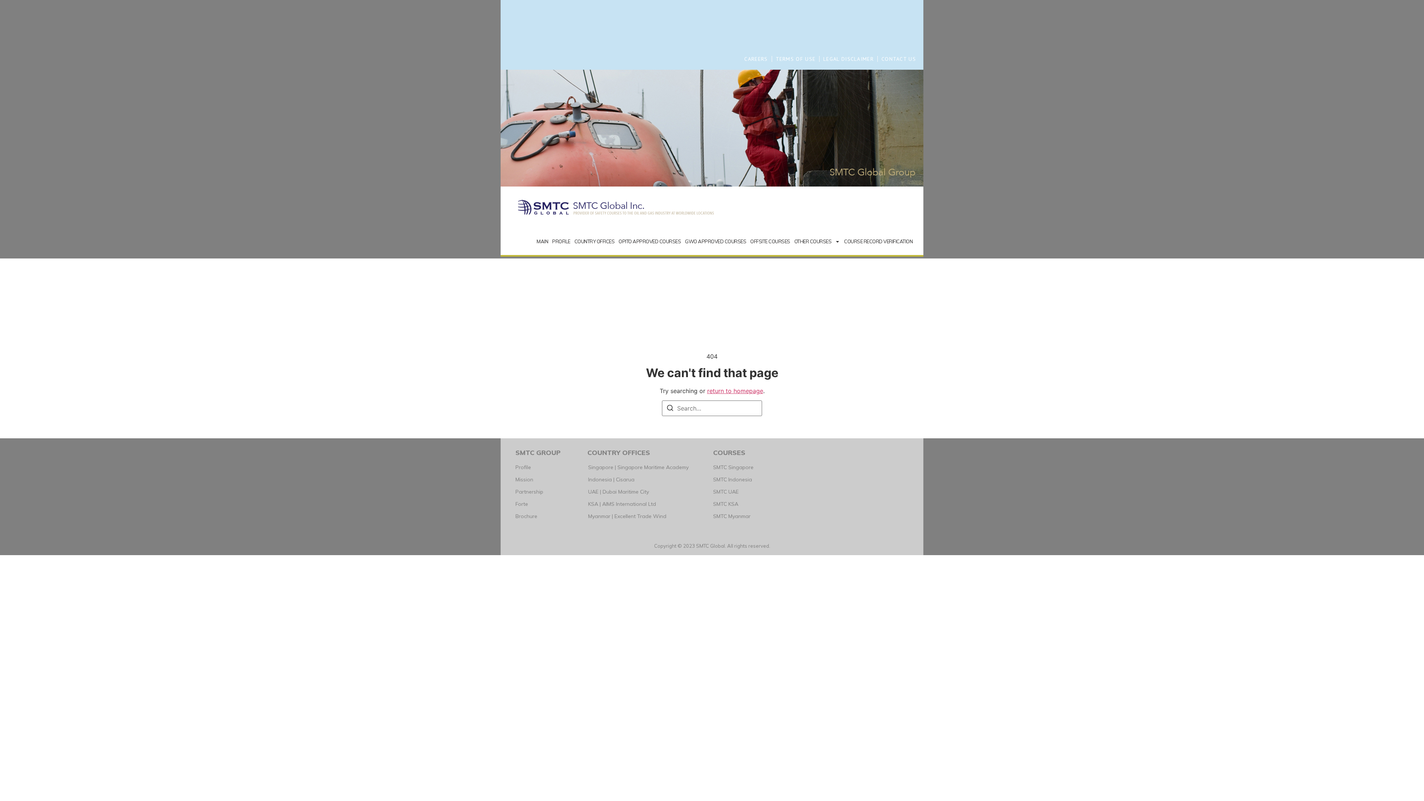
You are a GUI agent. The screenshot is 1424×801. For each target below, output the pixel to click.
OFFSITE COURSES (770, 241)
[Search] (670, 409)
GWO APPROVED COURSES (715, 241)
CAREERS (756, 59)
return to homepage (735, 391)
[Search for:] (712, 408)
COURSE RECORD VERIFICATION (878, 241)
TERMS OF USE (796, 59)
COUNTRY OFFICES (594, 241)
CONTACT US (898, 59)
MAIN (542, 241)
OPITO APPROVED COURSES (650, 241)
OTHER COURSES (813, 241)
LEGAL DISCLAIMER (848, 59)
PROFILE (561, 241)
